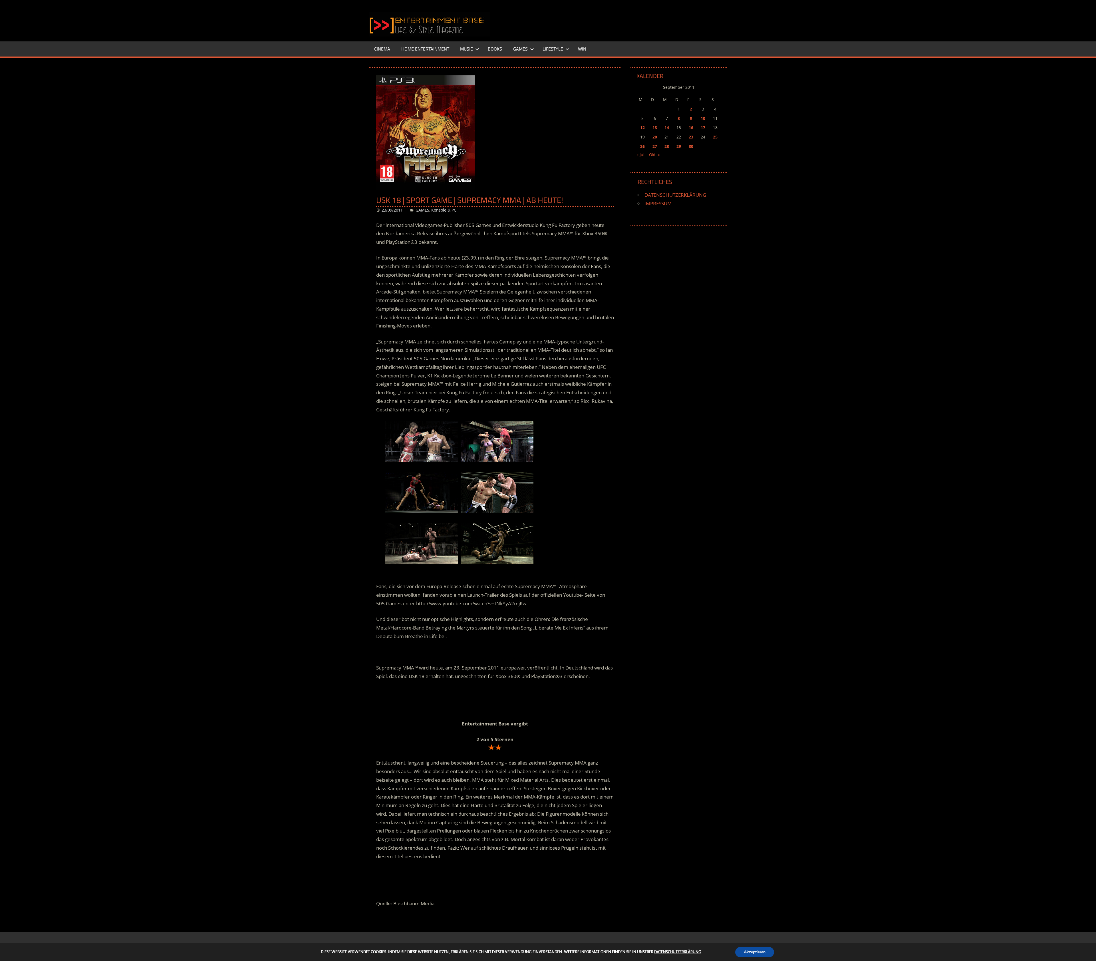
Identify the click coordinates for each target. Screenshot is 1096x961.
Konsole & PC (443, 210)
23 (691, 137)
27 (654, 146)
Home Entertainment (425, 48)
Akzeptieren (754, 952)
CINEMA (382, 48)
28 (666, 146)
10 (703, 118)
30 (691, 146)
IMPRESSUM (658, 203)
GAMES (520, 48)
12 (642, 127)
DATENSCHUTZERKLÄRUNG (675, 195)
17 (703, 127)
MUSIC (466, 48)
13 (654, 127)
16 (691, 127)
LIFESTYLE (553, 48)
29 (678, 146)
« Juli (641, 154)
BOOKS (495, 48)
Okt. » (654, 154)
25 (715, 137)
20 (654, 137)
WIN (582, 48)
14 (666, 127)
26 (642, 146)
